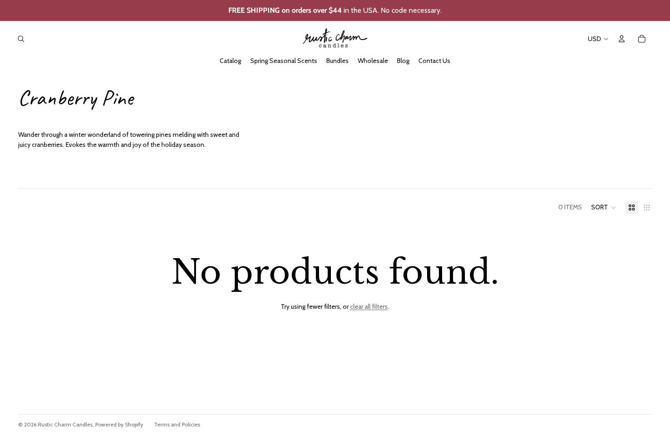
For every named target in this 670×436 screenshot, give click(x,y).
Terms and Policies (177, 424)
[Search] (21, 39)
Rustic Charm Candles (65, 424)
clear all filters (369, 306)
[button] (603, 207)
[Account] (622, 39)
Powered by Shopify (119, 424)
